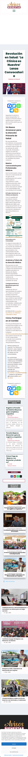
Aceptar (14, 744)
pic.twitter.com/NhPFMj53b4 (17, 372)
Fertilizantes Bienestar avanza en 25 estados (15, 530)
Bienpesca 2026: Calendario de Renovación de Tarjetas (15, 575)
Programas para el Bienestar (14, 440)
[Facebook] (9, 106)
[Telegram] (12, 110)
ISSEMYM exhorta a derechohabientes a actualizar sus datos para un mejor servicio (14, 609)
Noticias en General (14, 79)
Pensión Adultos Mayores (13, 417)
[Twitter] (14, 106)
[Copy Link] (16, 110)
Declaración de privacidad (17, 755)
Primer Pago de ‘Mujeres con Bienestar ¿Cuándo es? (13, 459)
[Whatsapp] (18, 106)
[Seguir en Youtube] (15, 476)
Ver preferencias (14, 752)
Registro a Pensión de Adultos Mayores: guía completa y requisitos (14, 411)
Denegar (14, 748)
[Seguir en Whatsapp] (18, 476)
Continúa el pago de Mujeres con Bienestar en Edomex (12, 640)
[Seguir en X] (21, 476)
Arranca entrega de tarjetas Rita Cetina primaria (14, 553)
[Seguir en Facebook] (12, 476)
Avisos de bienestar (10, 581)
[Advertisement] (14, 30)
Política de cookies (8, 755)
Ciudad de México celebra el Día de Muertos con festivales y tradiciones (14, 699)
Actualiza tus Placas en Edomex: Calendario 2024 (13, 312)
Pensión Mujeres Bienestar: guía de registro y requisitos (14, 435)
